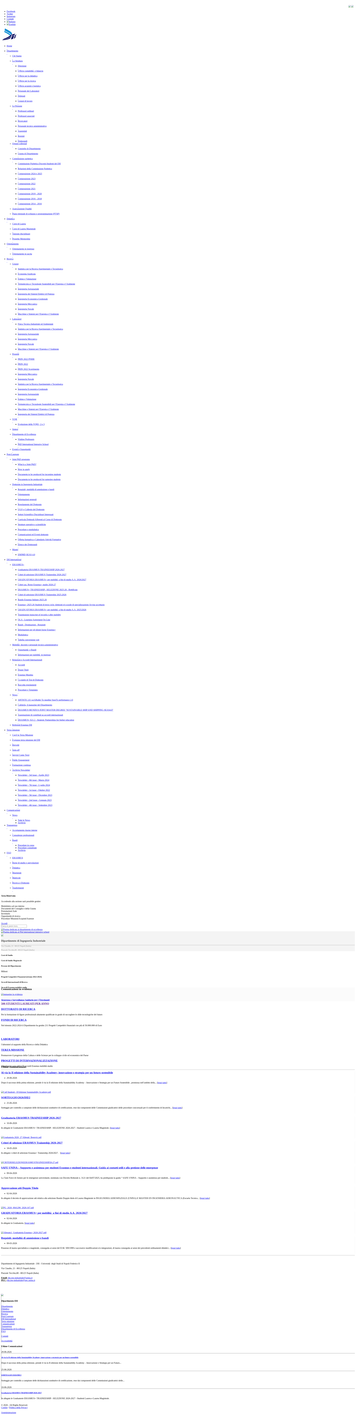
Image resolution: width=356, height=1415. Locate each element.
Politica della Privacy (18, 1407)
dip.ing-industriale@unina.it (20, 1278)
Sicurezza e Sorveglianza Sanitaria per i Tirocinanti (25, 1000)
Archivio (22, 823)
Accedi (4, 923)
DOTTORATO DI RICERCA (18, 1009)
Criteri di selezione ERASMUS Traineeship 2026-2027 (32, 1142)
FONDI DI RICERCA (14, 1020)
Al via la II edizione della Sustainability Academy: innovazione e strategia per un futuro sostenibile (57, 1072)
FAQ (3, 1331)
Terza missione (7, 1321)
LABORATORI (10, 1039)
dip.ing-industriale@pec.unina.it (21, 1280)
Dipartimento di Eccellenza (13, 1329)
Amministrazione (8, 1412)
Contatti (4, 1336)
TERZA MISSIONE (12, 1049)
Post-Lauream (7, 1316)
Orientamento (7, 1311)
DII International (8, 1319)
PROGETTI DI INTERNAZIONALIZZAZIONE (29, 1060)
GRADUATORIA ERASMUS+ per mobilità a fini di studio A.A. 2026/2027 (44, 1212)
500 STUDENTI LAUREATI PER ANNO (25, 1003)
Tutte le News (24, 820)
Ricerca (4, 1314)
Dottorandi (22, 141)
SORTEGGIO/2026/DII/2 (15, 1097)
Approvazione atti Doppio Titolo (19, 1188)
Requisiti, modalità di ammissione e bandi (25, 1238)
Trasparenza (6, 1326)
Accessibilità (6, 1341)
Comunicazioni (8, 1324)
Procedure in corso (26, 845)
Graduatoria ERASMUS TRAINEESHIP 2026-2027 (31, 1117)
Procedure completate (27, 848)
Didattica (5, 1309)
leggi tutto (162, 1082)
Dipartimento (7, 1306)
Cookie (4, 1407)
